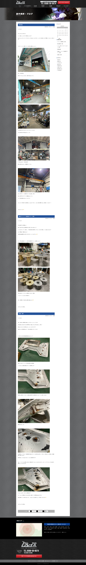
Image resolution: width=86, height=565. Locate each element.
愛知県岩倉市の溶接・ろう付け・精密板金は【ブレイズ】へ (20, 2)
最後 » (47, 511)
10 (38, 511)
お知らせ (58, 67)
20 (40, 511)
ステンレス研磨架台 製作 (61, 41)
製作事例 (58, 68)
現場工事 (58, 65)
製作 (58, 64)
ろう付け (58, 62)
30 (41, 511)
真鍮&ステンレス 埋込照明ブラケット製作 (26, 216)
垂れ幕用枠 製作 (60, 43)
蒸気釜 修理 (21, 313)
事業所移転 (21, 24)
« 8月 (59, 38)
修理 (58, 61)
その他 (58, 70)
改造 (58, 59)
